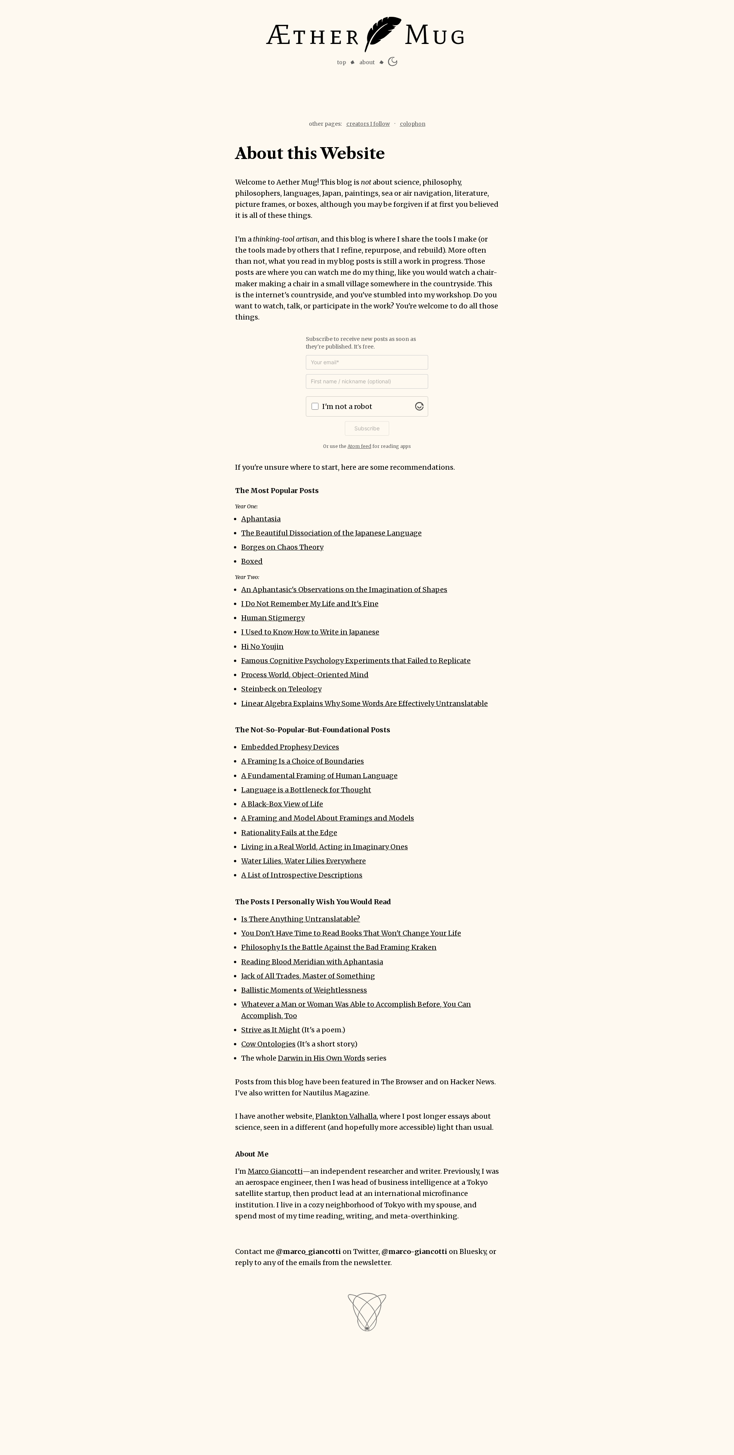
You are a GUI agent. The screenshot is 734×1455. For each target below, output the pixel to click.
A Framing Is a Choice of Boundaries (302, 761)
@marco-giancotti (414, 1251)
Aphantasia (261, 518)
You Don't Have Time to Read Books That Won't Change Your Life (351, 933)
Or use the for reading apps (367, 446)
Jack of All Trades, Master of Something (308, 976)
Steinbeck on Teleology (281, 689)
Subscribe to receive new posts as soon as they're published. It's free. (361, 343)
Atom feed (359, 446)
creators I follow (368, 123)
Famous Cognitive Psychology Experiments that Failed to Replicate (356, 660)
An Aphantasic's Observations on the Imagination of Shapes (344, 589)
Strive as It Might (270, 1029)
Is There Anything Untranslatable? (300, 919)
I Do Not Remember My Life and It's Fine (309, 603)
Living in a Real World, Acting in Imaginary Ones (324, 846)
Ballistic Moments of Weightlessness (304, 990)
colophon (412, 123)
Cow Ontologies (268, 1044)
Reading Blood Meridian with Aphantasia (312, 961)
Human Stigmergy (273, 617)
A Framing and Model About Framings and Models (327, 818)
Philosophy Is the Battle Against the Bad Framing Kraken (339, 947)
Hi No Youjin (262, 646)
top (341, 62)
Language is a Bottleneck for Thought (306, 789)
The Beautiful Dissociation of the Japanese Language (331, 533)
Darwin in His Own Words (321, 1058)
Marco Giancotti (275, 1171)
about (367, 62)
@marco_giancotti (308, 1251)
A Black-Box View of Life (282, 804)
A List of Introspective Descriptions (301, 875)
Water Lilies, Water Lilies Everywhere (303, 860)
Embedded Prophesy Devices (290, 747)
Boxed (252, 561)
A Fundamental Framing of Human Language (319, 775)
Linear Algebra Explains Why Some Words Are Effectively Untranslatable (364, 703)
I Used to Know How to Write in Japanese (310, 632)
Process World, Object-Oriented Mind (305, 674)
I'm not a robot (347, 406)
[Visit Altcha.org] (419, 406)
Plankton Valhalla (346, 1116)
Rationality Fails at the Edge (289, 832)
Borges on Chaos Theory (282, 547)
